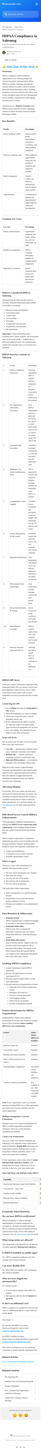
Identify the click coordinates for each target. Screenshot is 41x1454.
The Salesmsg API (9, 805)
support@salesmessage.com (12, 1331)
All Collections (7, 27)
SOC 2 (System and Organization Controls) (18, 1361)
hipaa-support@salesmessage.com (17, 1342)
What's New (18, 27)
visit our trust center (24, 1234)
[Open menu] (37, 4)
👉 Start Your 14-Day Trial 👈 (20, 66)
